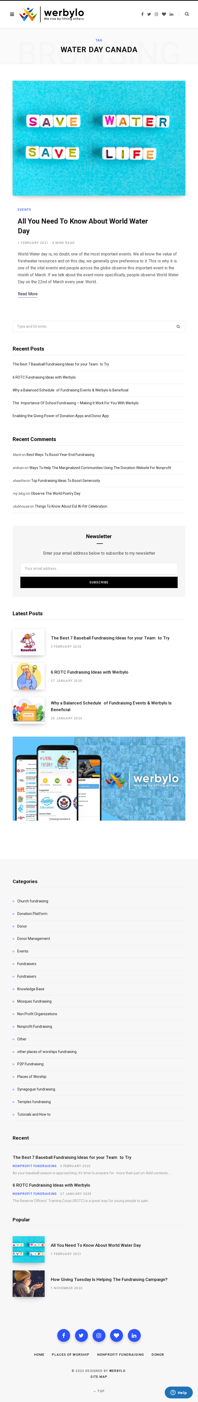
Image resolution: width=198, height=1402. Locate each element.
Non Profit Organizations (37, 1014)
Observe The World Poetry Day (55, 493)
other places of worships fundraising (47, 1052)
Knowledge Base (30, 989)
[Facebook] (63, 1335)
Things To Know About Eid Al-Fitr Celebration (71, 506)
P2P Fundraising (30, 1064)
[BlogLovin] (116, 1335)
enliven (18, 468)
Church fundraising (32, 901)
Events (24, 210)
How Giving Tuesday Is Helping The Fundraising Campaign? (109, 1279)
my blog (19, 493)
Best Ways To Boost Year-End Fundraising (60, 455)
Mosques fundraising (34, 1001)
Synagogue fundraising (36, 1089)
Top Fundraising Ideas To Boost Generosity (65, 481)
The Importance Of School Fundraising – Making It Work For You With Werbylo (76, 403)
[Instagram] (99, 1335)
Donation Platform (32, 914)
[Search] (184, 14)
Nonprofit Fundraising (34, 1026)
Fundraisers (26, 964)
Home (39, 1355)
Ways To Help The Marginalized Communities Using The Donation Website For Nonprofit (100, 468)
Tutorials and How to (34, 1114)
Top (100, 1391)
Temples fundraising (34, 1102)
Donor (22, 926)
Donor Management (33, 939)
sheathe (19, 481)
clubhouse (21, 506)
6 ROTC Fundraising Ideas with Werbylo (44, 377)
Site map (99, 1377)
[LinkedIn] (134, 1335)
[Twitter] (81, 1335)
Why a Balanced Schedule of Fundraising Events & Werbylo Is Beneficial (70, 390)
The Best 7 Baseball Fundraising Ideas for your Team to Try (61, 364)
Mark (17, 455)
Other (22, 1039)
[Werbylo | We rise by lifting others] (51, 14)
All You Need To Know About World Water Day (96, 1245)
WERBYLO (117, 1371)
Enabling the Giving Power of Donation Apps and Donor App (61, 416)
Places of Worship (31, 1077)
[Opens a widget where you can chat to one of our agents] (178, 1393)
